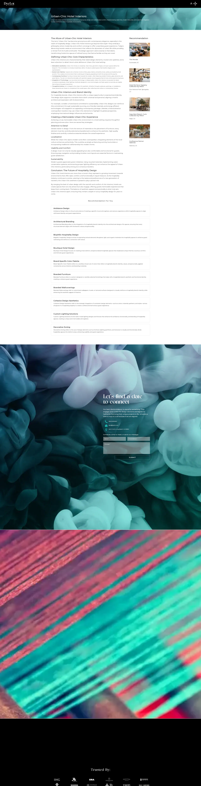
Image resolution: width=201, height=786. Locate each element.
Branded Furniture (62, 274)
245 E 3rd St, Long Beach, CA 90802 (119, 429)
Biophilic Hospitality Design (66, 235)
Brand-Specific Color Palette (66, 261)
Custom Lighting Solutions (65, 314)
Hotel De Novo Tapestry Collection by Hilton (138, 85)
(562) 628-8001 (113, 421)
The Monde (133, 59)
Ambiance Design (61, 208)
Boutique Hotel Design (63, 248)
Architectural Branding (63, 222)
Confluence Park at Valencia (136, 142)
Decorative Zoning (61, 327)
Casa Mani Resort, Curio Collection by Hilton (138, 115)
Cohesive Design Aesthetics (66, 301)
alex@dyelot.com (113, 425)
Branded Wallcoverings (64, 288)
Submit (132, 457)
